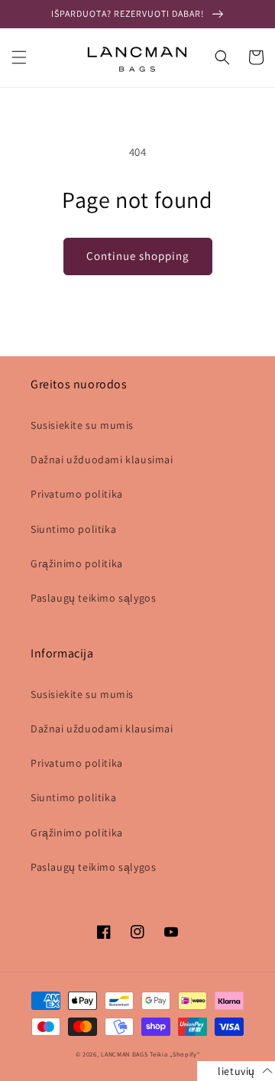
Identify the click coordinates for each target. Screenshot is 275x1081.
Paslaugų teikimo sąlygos (93, 598)
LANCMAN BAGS (124, 1054)
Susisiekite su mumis (82, 425)
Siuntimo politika (73, 529)
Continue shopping (137, 255)
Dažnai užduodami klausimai (102, 459)
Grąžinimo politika (77, 563)
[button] (19, 57)
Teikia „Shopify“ (174, 1054)
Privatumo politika (77, 494)
